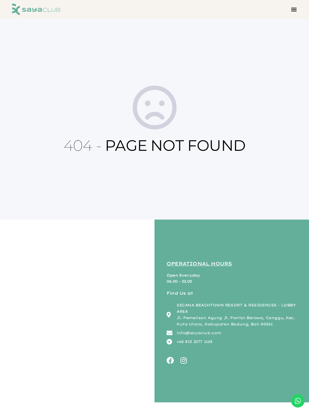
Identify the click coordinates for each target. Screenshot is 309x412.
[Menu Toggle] (294, 9)
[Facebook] (170, 360)
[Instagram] (183, 360)
